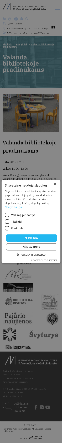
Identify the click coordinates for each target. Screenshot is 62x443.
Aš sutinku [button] (32, 238)
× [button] (55, 184)
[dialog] (31, 221)
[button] (31, 254)
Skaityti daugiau (14, 207)
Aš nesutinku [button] (31, 246)
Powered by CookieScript (44, 260)
